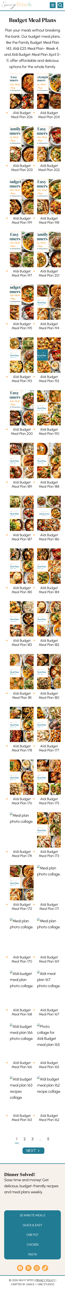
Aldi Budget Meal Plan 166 (22, 1065)
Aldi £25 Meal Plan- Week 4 (35, 48)
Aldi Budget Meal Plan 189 (22, 484)
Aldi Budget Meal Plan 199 (22, 220)
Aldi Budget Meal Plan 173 (49, 854)
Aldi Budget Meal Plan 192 (49, 379)
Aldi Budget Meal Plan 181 (22, 695)
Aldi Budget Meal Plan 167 (49, 1012)
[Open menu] (53, 5)
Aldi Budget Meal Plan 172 (22, 906)
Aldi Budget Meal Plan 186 (49, 537)
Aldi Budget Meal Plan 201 (49, 273)
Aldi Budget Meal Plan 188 (49, 484)
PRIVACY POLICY (45, 1280)
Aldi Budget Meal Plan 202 (49, 168)
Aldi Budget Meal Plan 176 (22, 801)
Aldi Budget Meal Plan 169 (49, 959)
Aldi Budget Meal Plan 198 (49, 220)
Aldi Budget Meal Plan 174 (22, 854)
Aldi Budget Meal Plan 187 (22, 537)
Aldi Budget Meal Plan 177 (49, 748)
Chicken (32, 1244)
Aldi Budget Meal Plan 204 (49, 115)
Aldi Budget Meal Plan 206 (22, 115)
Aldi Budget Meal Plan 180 (49, 695)
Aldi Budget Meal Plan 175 (49, 801)
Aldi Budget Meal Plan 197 (22, 273)
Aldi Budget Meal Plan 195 (22, 326)
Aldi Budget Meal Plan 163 (22, 1118)
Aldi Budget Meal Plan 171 (49, 906)
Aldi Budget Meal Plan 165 (49, 1065)
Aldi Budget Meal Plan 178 (22, 748)
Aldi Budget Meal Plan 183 (22, 642)
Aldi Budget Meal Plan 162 (49, 1118)
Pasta (32, 1254)
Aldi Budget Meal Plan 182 (49, 642)
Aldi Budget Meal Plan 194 (49, 326)
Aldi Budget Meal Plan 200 (22, 431)
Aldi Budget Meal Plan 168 (22, 1012)
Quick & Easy (32, 1225)
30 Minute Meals (32, 1215)
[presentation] (22, 91)
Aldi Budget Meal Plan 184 (49, 590)
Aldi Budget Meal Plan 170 (21, 959)
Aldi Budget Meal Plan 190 (49, 431)
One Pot (32, 1234)
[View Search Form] (60, 5)
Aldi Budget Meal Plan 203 (22, 168)
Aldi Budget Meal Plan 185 (22, 590)
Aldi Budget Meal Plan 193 (22, 379)
